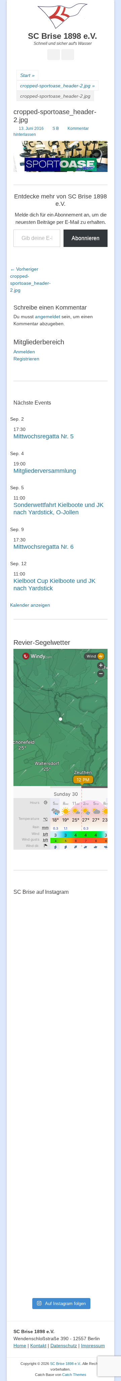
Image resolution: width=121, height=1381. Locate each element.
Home (19, 1345)
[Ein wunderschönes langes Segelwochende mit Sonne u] (28, 1036)
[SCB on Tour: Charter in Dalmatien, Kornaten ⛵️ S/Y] (92, 941)
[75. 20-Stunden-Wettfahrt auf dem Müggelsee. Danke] (60, 955)
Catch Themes (74, 1375)
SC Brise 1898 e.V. (62, 35)
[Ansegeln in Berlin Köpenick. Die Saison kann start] (60, 1026)
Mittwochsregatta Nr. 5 (43, 436)
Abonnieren (85, 238)
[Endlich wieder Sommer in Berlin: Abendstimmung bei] (28, 944)
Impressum (93, 1345)
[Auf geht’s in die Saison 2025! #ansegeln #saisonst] (92, 1166)
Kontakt (38, 1345)
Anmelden (24, 351)
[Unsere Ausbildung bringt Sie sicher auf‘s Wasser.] (60, 1100)
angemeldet (47, 316)
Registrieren (26, 358)
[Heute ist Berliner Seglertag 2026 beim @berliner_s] (92, 1022)
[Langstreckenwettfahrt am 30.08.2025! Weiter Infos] (92, 1109)
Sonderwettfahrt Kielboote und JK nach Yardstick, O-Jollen (58, 509)
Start (27, 75)
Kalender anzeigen (30, 605)
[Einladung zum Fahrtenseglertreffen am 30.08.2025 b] (28, 1218)
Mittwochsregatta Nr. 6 (43, 546)
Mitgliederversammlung (44, 470)
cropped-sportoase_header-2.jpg (57, 85)
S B (55, 128)
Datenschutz (63, 1345)
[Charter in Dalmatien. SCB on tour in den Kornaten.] (28, 1096)
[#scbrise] (60, 1148)
